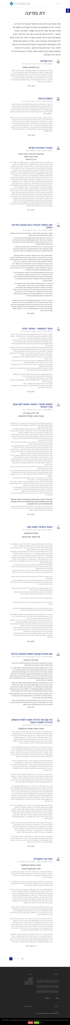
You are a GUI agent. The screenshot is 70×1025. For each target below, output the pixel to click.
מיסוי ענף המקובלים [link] (43, 858)
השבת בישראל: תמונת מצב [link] (40, 526)
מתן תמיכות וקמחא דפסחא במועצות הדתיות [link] (32, 653)
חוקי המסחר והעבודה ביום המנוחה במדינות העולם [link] (32, 226)
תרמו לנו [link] (30, 978)
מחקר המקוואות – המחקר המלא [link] (37, 328)
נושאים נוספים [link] (32, 862)
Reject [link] (30, 1022)
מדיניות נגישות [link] (29, 984)
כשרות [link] (34, 64)
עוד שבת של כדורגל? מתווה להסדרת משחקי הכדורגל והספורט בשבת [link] (32, 721)
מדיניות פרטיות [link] (29, 982)
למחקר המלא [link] (31, 210)
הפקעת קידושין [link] (45, 98)
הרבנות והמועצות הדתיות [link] (29, 657)
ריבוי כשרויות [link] (46, 61)
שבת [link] (34, 230)
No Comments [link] (26, 64)
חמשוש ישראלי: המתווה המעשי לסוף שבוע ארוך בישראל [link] (33, 405)
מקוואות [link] (33, 331)
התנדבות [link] (30, 980)
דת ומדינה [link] (39, 64)
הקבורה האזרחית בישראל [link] (41, 147)
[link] (19, 3)
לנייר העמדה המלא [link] (31, 946)
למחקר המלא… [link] (31, 86)
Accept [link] (36, 1022)
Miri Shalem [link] (49, 64)
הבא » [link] (22, 958)
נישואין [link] (34, 101)
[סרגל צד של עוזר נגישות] (68, 11)
